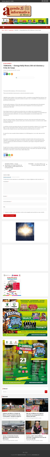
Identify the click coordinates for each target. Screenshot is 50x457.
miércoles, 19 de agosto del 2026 (32, 440)
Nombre (5, 196)
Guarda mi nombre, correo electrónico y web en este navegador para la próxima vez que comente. (24, 212)
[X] (7, 74)
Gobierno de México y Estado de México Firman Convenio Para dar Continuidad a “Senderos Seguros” (12, 415)
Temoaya (9, 156)
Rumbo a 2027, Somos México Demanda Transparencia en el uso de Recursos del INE (36, 437)
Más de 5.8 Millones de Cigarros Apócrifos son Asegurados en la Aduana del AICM (34, 415)
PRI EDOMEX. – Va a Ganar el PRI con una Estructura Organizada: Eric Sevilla (36, 164)
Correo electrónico (7, 201)
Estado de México (7, 63)
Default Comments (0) (7, 177)
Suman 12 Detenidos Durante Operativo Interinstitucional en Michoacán (11, 437)
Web (4, 206)
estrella (18, 70)
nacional (5, 410)
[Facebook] (4, 74)
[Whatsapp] (9, 74)
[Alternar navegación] (3, 27)
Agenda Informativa (22, 454)
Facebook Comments (15, 177)
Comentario (6, 181)
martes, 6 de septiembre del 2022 (9, 70)
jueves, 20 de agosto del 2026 (8, 418)
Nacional (5, 396)
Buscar (46, 391)
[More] (12, 74)
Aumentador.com (35, 454)
